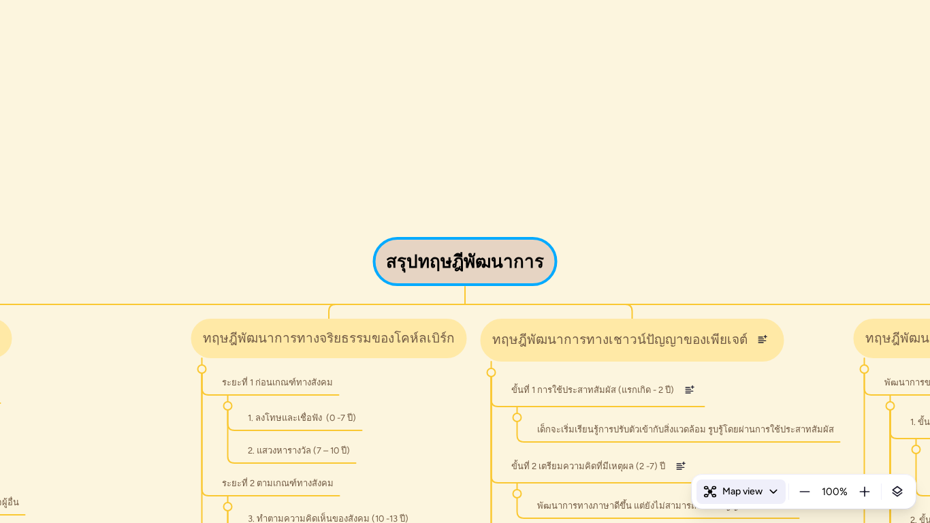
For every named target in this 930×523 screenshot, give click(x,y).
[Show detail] (897, 491)
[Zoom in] (864, 491)
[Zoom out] (804, 491)
